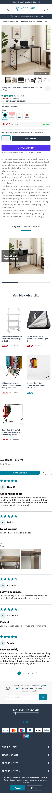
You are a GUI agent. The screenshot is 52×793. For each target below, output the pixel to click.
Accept (18, 788)
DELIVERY (29, 152)
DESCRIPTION (7, 152)
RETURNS (37, 152)
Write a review (20, 472)
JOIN (43, 697)
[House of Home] (25, 9)
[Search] (8, 10)
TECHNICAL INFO (18, 152)
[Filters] (43, 473)
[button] (8, 96)
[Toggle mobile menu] (3, 10)
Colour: (4, 110)
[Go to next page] (38, 673)
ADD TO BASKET (31, 138)
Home (5, 21)
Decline (34, 788)
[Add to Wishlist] (47, 88)
